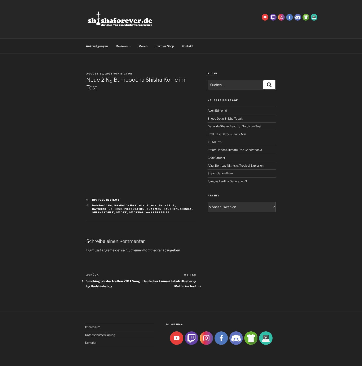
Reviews (122, 46)
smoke (121, 212)
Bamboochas (125, 205)
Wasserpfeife (158, 212)
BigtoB (126, 73)
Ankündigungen (97, 46)
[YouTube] (265, 17)
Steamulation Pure (220, 173)
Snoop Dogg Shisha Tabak (225, 118)
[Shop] (314, 17)
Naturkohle (102, 209)
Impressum (92, 327)
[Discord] (297, 17)
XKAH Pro (214, 142)
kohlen (157, 205)
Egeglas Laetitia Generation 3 (227, 181)
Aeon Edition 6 (217, 110)
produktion (134, 209)
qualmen (154, 209)
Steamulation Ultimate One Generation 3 (235, 150)
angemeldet (111, 250)
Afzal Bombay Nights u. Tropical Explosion (236, 165)
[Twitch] (273, 17)
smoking (136, 212)
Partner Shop (164, 46)
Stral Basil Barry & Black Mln (227, 134)
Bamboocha (102, 205)
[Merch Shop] (306, 17)
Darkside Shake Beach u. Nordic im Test (234, 126)
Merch (142, 46)
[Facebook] (289, 17)
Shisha (186, 209)
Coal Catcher (216, 157)
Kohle (144, 205)
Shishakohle (103, 212)
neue (119, 209)
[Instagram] (281, 17)
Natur (170, 205)
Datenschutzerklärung (100, 335)
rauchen (171, 209)
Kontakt (187, 46)
